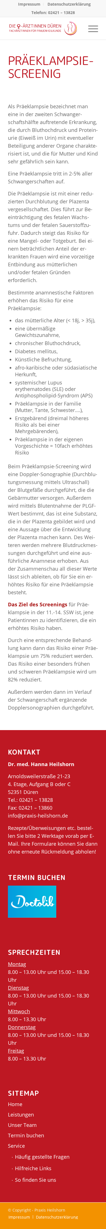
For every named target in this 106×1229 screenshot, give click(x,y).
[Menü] (90, 28)
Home (15, 1104)
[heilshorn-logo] (44, 28)
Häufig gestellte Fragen (42, 1156)
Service (16, 1145)
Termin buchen (26, 1135)
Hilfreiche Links (33, 1168)
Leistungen (21, 1114)
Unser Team (22, 1125)
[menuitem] (29, 4)
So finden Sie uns (35, 1179)
